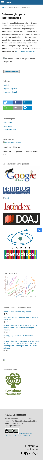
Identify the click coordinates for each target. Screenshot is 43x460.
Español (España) (10, 88)
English (6, 85)
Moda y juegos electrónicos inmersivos (18, 335)
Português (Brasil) (10, 92)
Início (4, 7)
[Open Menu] (2, 2)
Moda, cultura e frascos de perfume (17, 312)
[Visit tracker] (4, 360)
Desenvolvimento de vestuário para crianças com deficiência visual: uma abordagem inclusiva (20, 327)
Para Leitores (7, 123)
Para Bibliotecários (9, 129)
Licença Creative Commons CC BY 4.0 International (18, 434)
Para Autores (7, 126)
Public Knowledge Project (26, 51)
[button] (8, 102)
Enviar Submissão (11, 72)
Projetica (9, 2)
